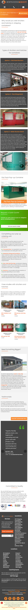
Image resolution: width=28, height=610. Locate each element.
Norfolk (18, 554)
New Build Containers (18, 531)
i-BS (10, 593)
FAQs (21, 545)
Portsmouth (19, 557)
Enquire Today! (4, 318)
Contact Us (18, 543)
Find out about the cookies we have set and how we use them (14, 608)
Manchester (6, 565)
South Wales (19, 563)
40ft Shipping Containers (18, 528)
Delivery (17, 545)
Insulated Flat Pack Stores (17, 454)
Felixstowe (6, 557)
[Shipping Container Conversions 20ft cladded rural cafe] (7, 304)
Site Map (17, 591)
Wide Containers (19, 537)
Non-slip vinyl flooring (9, 263)
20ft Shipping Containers (18, 522)
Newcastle (6, 567)
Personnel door (7, 249)
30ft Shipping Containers (18, 525)
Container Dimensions (18, 539)
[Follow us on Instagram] (14, 600)
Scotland (18, 560)
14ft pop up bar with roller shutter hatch (19, 335)
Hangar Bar (4, 385)
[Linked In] (18, 600)
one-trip (20, 373)
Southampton (19, 564)
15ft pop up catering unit (19, 312)
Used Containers (19, 534)
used (15, 373)
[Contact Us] (23, 7)
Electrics (5, 270)
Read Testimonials (7, 531)
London (5, 564)
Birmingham (6, 553)
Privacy (17, 590)
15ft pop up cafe (6, 335)
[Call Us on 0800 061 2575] (14, 7)
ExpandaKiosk (7, 204)
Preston (18, 558)
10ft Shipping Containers (18, 519)
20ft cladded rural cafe (6, 312)
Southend (18, 565)
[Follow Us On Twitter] (10, 600)
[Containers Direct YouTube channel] (22, 600)
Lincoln (5, 561)
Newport (18, 553)
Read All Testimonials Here (19, 418)
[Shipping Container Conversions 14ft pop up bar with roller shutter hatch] (20, 327)
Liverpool (5, 563)
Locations (14, 549)
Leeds (4, 560)
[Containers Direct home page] (14, 2)
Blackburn (6, 554)
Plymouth (18, 556)
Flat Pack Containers (20, 533)
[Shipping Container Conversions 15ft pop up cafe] (7, 327)
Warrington (19, 567)
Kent (4, 558)
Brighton (5, 556)
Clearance (17, 541)
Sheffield (18, 561)
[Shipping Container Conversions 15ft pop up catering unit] (20, 304)
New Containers (19, 536)
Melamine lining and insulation (11, 253)
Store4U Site (5, 580)
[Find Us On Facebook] (6, 600)
